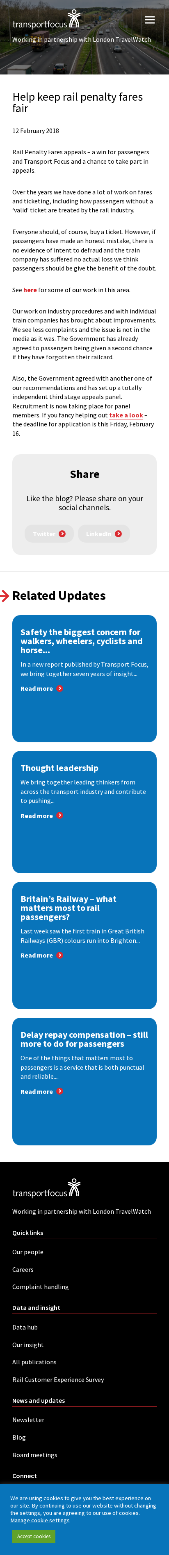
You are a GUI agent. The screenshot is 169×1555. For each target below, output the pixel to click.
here (30, 290)
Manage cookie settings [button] (40, 1520)
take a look (126, 415)
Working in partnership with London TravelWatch (81, 39)
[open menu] (150, 19)
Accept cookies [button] (33, 1536)
